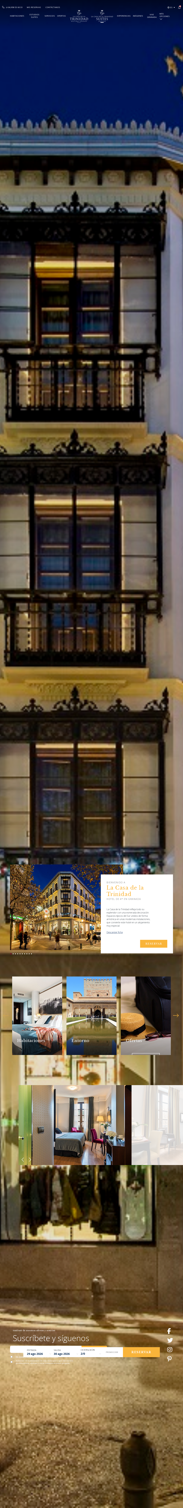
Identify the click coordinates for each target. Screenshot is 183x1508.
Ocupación (88, 1350)
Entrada (31, 1350)
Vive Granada (152, 15)
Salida (57, 1350)
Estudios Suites (34, 15)
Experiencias (124, 16)
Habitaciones (17, 16)
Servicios (50, 16)
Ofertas (61, 16)
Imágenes (138, 16)
